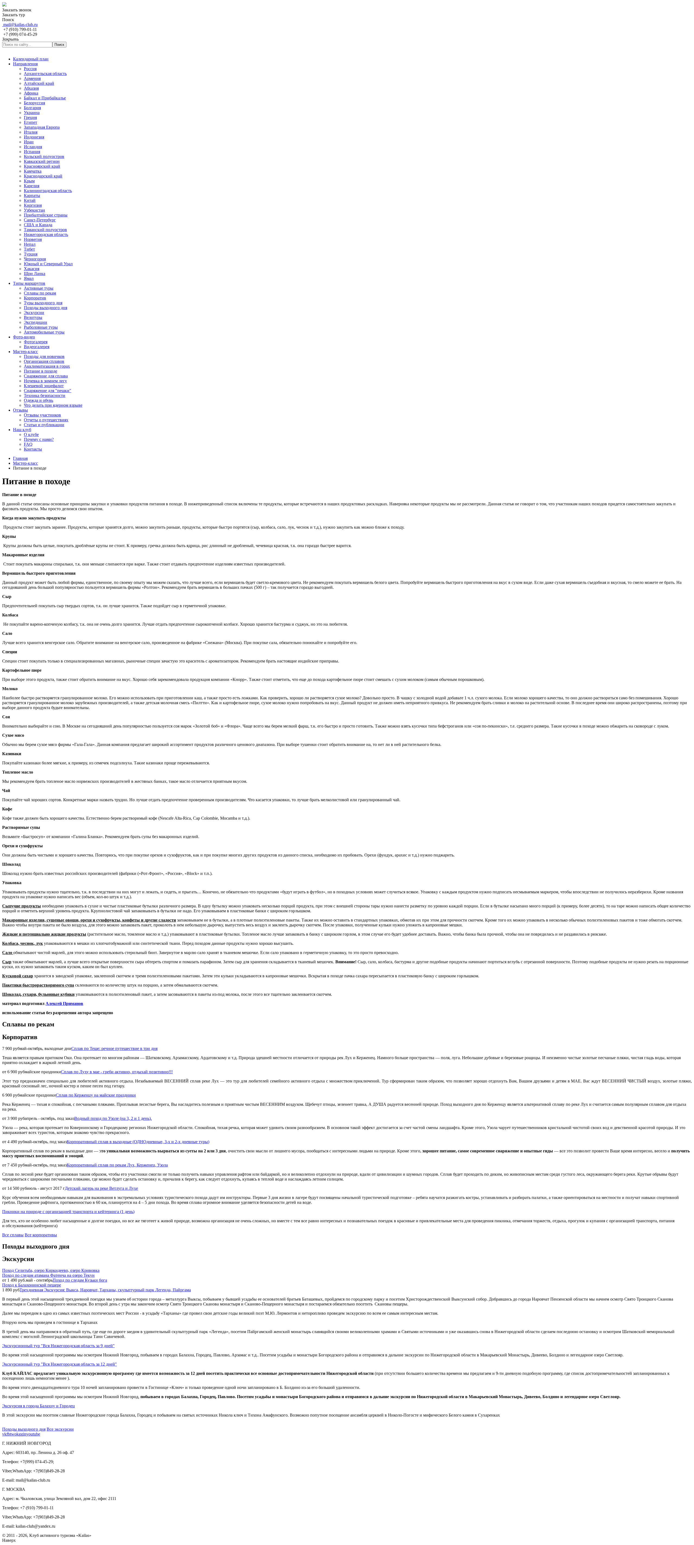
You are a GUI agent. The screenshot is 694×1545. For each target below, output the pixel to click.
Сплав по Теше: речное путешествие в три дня (114, 1048)
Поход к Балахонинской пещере (31, 1285)
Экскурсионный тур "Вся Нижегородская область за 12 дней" (59, 1364)
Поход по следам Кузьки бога (80, 1280)
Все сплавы (13, 1235)
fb (8, 1434)
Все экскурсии (60, 1429)
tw (12, 1434)
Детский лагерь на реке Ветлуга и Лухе (101, 1188)
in (24, 1434)
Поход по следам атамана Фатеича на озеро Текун (48, 1275)
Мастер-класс (25, 463)
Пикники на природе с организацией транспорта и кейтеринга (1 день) (68, 1211)
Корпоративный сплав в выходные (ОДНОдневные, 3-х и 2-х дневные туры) (138, 1141)
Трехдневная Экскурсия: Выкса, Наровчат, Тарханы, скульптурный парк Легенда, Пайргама (105, 1290)
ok (16, 1434)
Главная (20, 458)
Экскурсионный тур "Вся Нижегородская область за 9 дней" (58, 1345)
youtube (33, 1434)
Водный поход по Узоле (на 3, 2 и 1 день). (113, 1118)
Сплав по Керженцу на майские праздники (96, 1095)
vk (4, 1434)
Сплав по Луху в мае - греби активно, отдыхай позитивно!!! (117, 1071)
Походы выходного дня (24, 1429)
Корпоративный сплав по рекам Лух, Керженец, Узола (117, 1165)
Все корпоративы (41, 1235)
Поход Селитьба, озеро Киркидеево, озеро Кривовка (50, 1270)
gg (21, 1434)
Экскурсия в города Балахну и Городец (38, 1406)
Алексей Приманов (64, 1003)
